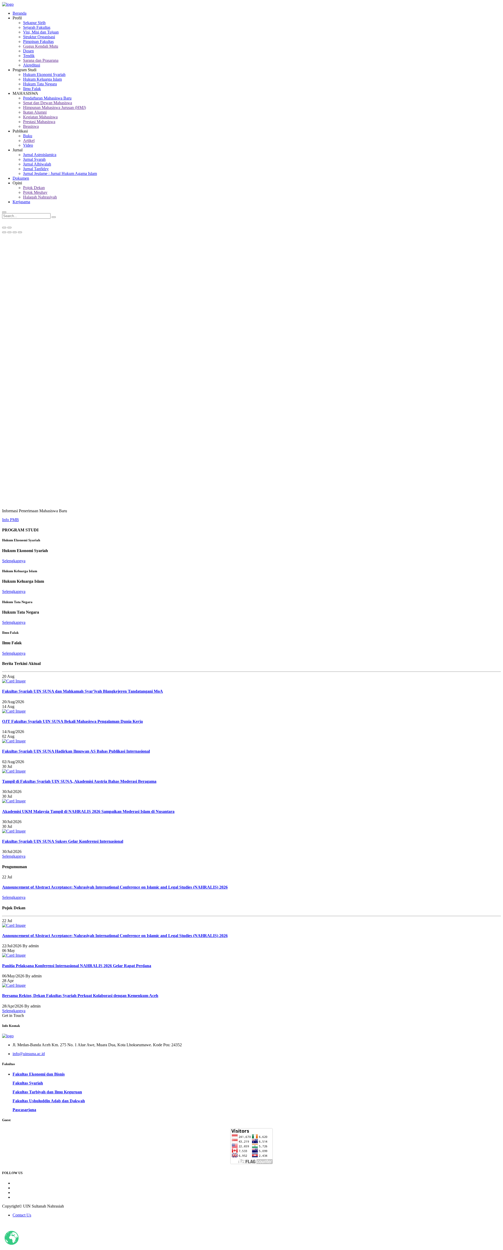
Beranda (19, 13)
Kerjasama (21, 202)
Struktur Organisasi (39, 37)
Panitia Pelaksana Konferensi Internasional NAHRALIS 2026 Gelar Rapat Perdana (76, 965)
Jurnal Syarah (34, 159)
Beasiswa (31, 126)
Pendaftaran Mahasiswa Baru (47, 98)
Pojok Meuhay (35, 192)
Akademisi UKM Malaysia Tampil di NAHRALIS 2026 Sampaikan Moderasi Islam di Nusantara (88, 811)
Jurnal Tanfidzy (36, 169)
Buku (27, 136)
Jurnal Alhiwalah (37, 164)
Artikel (29, 140)
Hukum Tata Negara (40, 84)
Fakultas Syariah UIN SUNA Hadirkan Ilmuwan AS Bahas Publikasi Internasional (76, 751)
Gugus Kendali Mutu (40, 46)
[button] (4, 232)
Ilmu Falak (32, 88)
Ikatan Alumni (35, 112)
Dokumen (21, 178)
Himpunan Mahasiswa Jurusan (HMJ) (54, 107)
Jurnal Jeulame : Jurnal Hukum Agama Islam (60, 173)
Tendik (29, 55)
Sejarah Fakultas (36, 27)
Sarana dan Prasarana (40, 60)
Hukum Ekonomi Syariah (44, 74)
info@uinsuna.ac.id (29, 1053)
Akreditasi (31, 65)
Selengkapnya (13, 561)
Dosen (28, 51)
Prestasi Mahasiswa (39, 121)
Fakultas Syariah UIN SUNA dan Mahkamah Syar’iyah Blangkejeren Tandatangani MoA (82, 691)
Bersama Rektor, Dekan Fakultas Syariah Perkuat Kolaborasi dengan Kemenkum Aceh (80, 995)
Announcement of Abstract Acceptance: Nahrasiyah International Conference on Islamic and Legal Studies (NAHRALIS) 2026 (115, 887)
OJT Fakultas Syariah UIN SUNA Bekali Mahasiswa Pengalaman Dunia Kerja (72, 721)
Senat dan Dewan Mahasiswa (47, 103)
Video (28, 145)
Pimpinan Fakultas (38, 41)
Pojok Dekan (34, 187)
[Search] (54, 217)
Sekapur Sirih (34, 22)
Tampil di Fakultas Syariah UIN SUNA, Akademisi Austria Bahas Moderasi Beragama (79, 781)
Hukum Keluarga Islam (42, 79)
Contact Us (22, 1215)
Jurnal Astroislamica (39, 154)
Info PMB (10, 519)
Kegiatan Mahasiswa (40, 117)
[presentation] (4, 227)
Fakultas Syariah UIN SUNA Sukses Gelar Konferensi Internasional (62, 841)
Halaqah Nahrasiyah (40, 197)
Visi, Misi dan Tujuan (41, 32)
